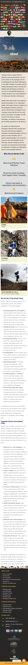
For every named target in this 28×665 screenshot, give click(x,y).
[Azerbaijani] (14, 5)
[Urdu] (16, 26)
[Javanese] (16, 14)
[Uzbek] (19, 26)
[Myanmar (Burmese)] (16, 19)
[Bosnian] (24, 5)
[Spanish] (16, 24)
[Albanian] (4, 5)
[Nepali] (19, 19)
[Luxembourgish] (19, 17)
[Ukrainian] (14, 26)
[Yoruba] (7, 28)
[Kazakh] (21, 14)
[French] (16, 10)
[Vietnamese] (21, 26)
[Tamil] (4, 26)
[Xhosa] (2, 28)
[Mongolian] (14, 19)
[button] (24, 661)
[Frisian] (19, 10)
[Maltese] (7, 19)
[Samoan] (16, 21)
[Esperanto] (7, 10)
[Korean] (2, 17)
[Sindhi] (4, 24)
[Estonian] (9, 10)
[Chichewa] (9, 7)
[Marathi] (11, 19)
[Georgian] (24, 10)
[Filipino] (11, 10)
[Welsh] (24, 26)
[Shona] (2, 24)
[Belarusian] (19, 5)
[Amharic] (7, 5)
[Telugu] (7, 26)
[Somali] (14, 24)
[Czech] (21, 7)
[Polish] (4, 21)
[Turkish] (11, 26)
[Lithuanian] (16, 17)
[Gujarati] (7, 12)
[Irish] (9, 14)
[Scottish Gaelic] (19, 21)
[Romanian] (11, 21)
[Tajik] (2, 26)
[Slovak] (9, 24)
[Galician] (21, 10)
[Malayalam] (4, 19)
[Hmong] (21, 12)
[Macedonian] (21, 17)
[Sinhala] (7, 24)
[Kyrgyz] (7, 17)
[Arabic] (9, 5)
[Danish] (24, 7)
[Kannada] (19, 14)
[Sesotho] (24, 21)
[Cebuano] (7, 7)
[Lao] (9, 17)
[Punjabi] (9, 21)
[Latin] (11, 17)
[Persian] (2, 21)
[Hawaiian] (14, 12)
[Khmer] (24, 14)
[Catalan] (4, 7)
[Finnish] (14, 10)
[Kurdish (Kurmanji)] (4, 17)
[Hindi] (19, 12)
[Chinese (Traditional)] (14, 7)
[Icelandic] (2, 14)
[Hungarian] (24, 12)
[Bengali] (21, 5)
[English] (4, 10)
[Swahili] (21, 24)
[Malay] (2, 19)
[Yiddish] (4, 28)
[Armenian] (11, 5)
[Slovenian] (11, 24)
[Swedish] (24, 24)
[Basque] (16, 5)
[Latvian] (14, 17)
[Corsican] (16, 7)
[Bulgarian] (2, 7)
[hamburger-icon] (25, 34)
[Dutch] (2, 10)
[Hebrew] (16, 12)
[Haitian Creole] (9, 12)
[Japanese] (14, 14)
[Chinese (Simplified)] (11, 7)
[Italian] (11, 14)
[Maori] (9, 19)
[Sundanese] (19, 24)
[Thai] (9, 26)
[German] (2, 12)
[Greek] (4, 12)
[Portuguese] (7, 21)
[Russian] (14, 21)
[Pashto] (24, 19)
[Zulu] (9, 28)
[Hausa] (11, 12)
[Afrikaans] (2, 5)
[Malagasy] (24, 17)
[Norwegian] (21, 19)
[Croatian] (19, 7)
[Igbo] (4, 14)
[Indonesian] (7, 14)
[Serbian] (21, 21)
